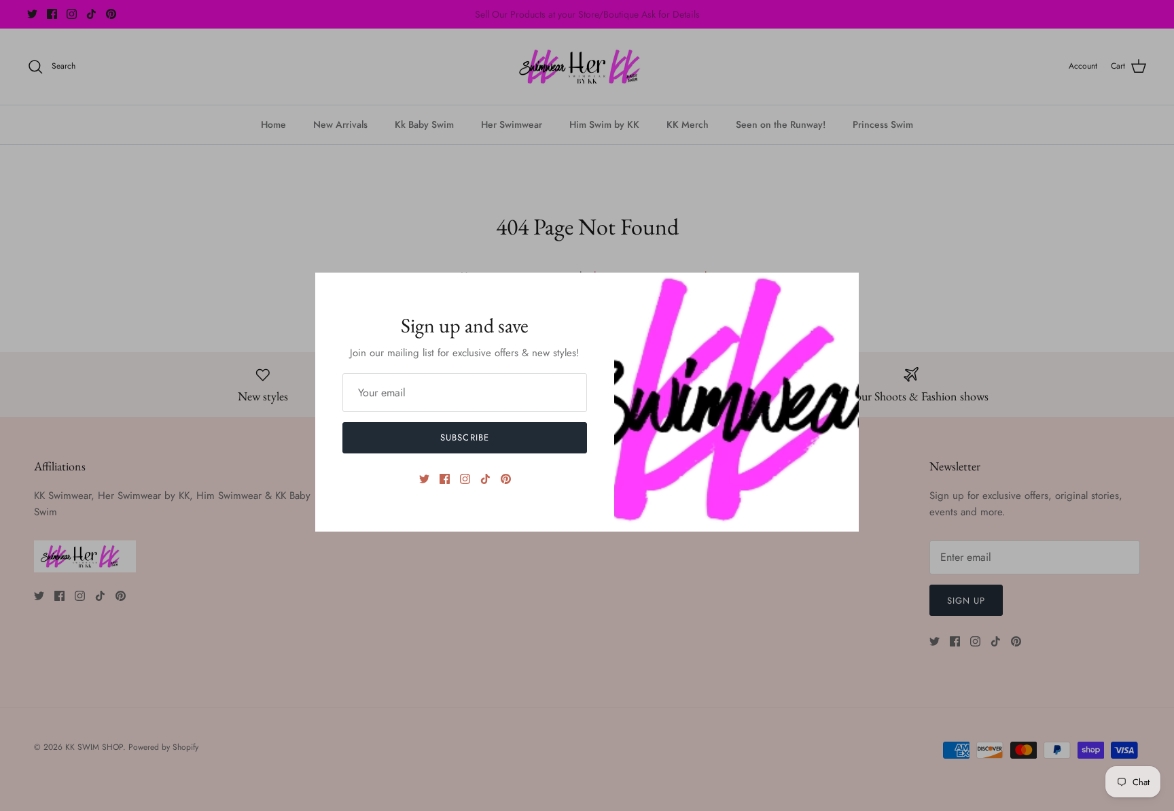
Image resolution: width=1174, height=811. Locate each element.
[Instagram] (465, 479)
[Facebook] (445, 479)
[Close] (842, 290)
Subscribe (464, 437)
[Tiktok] (485, 479)
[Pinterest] (506, 479)
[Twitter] (424, 479)
